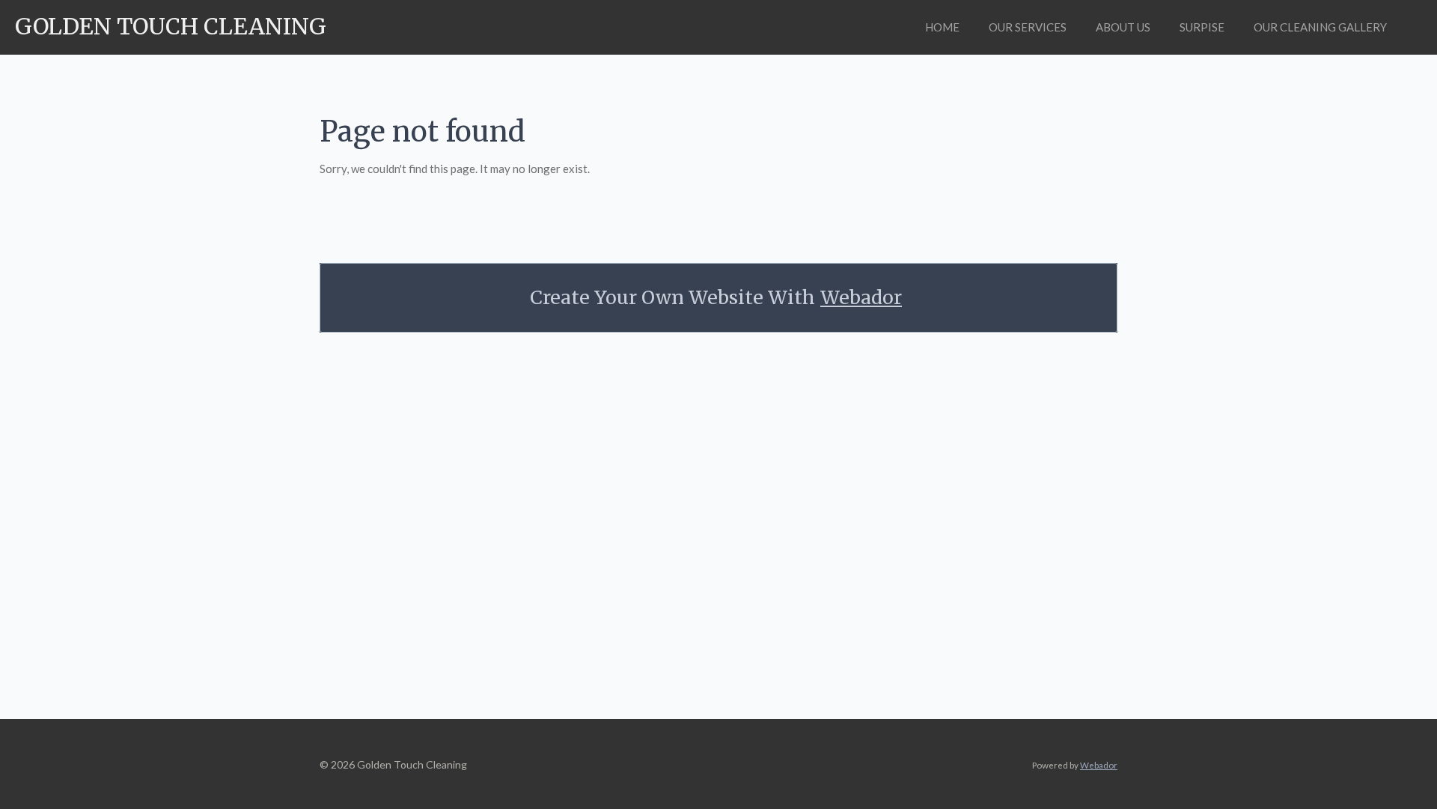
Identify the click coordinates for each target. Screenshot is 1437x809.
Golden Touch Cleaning (170, 26)
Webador (861, 297)
